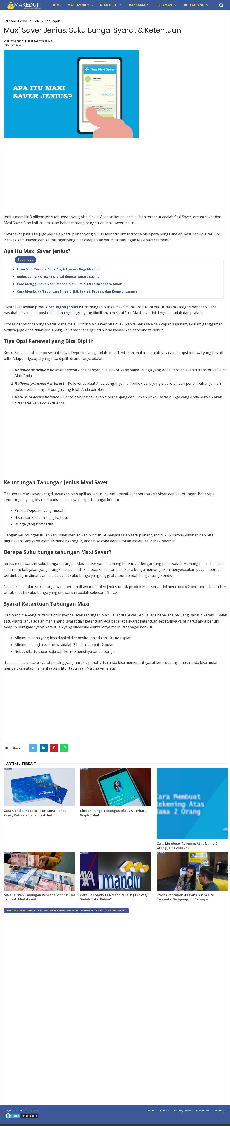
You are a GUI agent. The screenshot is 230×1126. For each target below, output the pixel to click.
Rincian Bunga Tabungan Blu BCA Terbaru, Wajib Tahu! (113, 813)
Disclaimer (203, 1110)
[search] (221, 5)
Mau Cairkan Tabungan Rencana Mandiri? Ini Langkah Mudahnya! (39, 897)
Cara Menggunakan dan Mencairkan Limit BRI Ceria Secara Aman (69, 284)
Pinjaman (163, 5)
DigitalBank (193, 5)
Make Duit (31, 1110)
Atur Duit (108, 5)
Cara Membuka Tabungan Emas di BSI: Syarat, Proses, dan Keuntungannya (77, 291)
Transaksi (136, 5)
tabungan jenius (63, 306)
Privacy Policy (182, 1110)
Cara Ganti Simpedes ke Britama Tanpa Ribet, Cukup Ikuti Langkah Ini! (35, 813)
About (151, 1110)
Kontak (164, 1110)
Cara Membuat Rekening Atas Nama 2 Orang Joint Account (187, 845)
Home (56, 5)
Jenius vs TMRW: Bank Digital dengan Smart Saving (58, 276)
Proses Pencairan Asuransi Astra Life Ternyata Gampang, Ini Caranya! (185, 897)
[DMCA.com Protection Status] (21, 1118)
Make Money (78, 5)
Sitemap (220, 1110)
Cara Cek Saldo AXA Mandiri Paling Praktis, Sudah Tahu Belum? (113, 897)
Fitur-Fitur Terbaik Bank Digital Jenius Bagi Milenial (58, 269)
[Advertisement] (116, 171)
